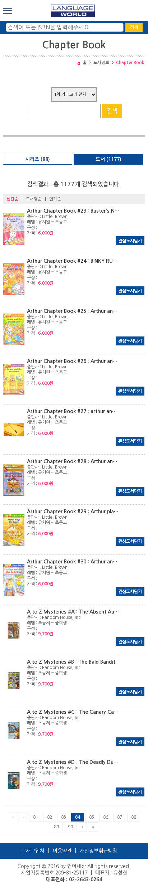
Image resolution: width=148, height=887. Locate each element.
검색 (134, 27)
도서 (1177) (108, 159)
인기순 (55, 199)
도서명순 (34, 199)
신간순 (12, 199)
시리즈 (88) (37, 159)
